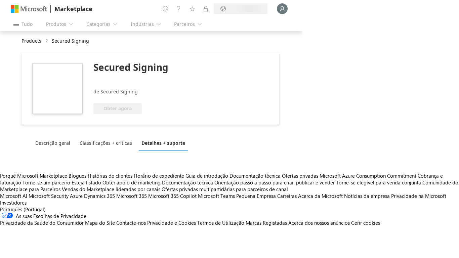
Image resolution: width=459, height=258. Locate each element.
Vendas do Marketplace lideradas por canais (111, 189)
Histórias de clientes (110, 175)
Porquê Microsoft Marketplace (33, 175)
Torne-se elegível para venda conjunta (378, 182)
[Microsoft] (29, 9)
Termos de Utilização (220, 222)
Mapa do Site (100, 222)
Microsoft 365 (131, 195)
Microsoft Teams (216, 195)
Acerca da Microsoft (320, 195)
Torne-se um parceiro (46, 182)
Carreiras (287, 195)
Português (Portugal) (23, 209)
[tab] (54, 142)
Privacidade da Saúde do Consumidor (42, 222)
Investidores (13, 202)
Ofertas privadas (300, 175)
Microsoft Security (49, 195)
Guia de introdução (206, 175)
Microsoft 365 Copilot (172, 195)
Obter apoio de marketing (131, 182)
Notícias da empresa (367, 195)
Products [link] (31, 41)
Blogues (77, 175)
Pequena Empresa (256, 195)
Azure (76, 195)
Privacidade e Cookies (171, 222)
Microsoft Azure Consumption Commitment (369, 175)
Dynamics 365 (99, 195)
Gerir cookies (365, 222)
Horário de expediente (159, 175)
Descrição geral (52, 143)
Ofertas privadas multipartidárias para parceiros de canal (225, 189)
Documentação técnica (255, 175)
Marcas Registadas (266, 222)
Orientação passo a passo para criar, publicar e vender (274, 182)
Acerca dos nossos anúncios (319, 222)
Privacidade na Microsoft (418, 195)
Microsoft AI (13, 195)
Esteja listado (86, 182)
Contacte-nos (131, 222)
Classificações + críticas (106, 143)
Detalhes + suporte (163, 143)
